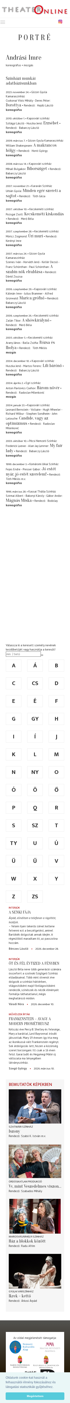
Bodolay (53, 501)
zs (35, 896)
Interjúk (14, 907)
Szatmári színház (21, 1127)
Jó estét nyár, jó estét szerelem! (31, 471)
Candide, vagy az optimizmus (27, 421)
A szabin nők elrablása (29, 269)
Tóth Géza (38, 196)
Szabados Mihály (31, 1191)
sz (35, 825)
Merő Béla (27, 219)
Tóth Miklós (39, 348)
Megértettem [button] (35, 1396)
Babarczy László (29, 128)
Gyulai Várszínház (21, 1291)
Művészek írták (19, 1014)
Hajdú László (45, 105)
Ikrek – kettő (20, 1296)
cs (35, 683)
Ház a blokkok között (27, 1241)
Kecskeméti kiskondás (44, 214)
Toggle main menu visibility (2, 22)
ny (35, 772)
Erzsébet (51, 123)
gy (35, 719)
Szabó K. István (30, 1136)
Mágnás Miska (19, 500)
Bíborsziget (37, 168)
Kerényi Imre (13, 241)
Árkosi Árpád (29, 1301)
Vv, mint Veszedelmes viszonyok (35, 1186)
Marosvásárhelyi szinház (26, 1237)
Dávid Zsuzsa (14, 276)
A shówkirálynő (35, 320)
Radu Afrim (28, 1246)
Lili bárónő (52, 365)
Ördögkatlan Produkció (25, 1182)
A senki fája (20, 912)
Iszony (14, 1131)
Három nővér (48, 387)
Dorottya (13, 105)
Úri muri (35, 236)
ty (13, 843)
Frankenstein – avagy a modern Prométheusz (30, 1021)
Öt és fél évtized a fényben (34, 963)
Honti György (40, 151)
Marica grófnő (32, 298)
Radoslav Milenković (31, 392)
